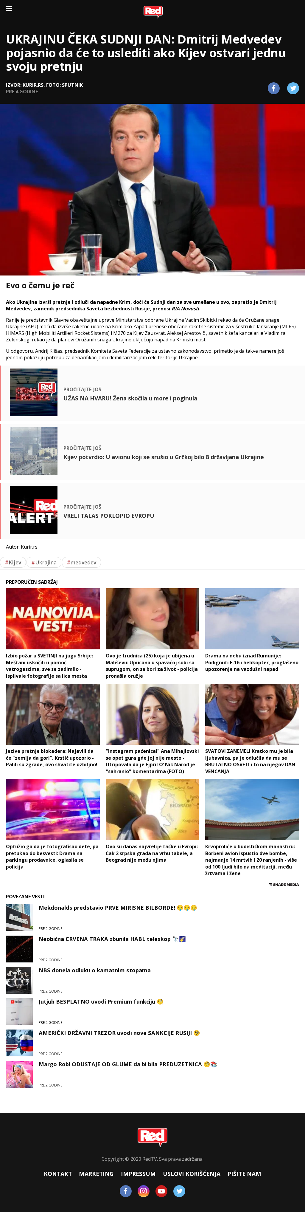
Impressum (138, 1174)
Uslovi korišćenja (191, 1174)
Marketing (96, 1174)
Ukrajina (44, 562)
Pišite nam (244, 1174)
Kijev (13, 562)
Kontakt (58, 1174)
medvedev (81, 562)
